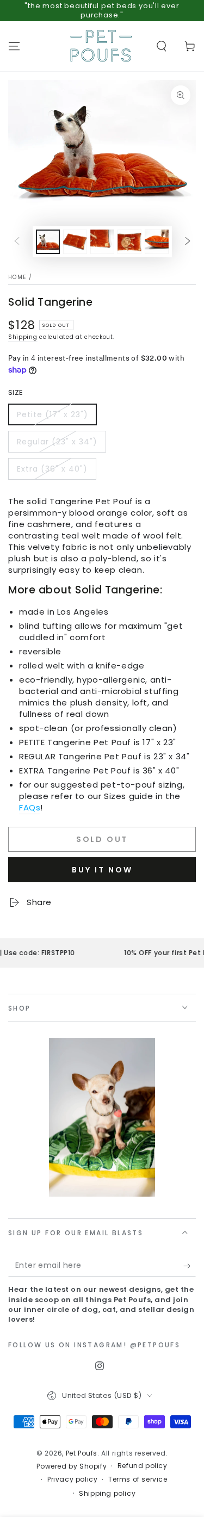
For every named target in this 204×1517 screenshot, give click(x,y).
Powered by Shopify (71, 1466)
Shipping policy (107, 1493)
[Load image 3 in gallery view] (102, 242)
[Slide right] (188, 241)
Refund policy (143, 1466)
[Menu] (14, 46)
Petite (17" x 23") (52, 414)
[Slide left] (17, 241)
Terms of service (138, 1479)
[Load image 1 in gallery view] (48, 242)
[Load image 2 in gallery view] (75, 242)
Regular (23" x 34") (57, 441)
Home (17, 277)
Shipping (23, 337)
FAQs (29, 807)
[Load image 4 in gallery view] (129, 242)
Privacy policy (72, 1479)
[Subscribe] (189, 1266)
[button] (161, 46)
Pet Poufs (81, 1453)
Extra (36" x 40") (52, 468)
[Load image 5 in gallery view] (157, 242)
